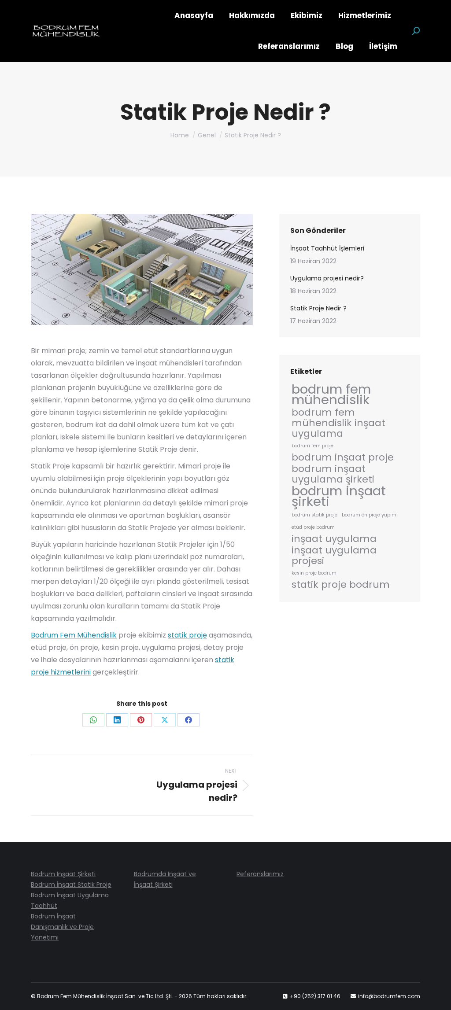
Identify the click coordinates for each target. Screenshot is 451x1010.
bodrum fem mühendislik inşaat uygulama (338, 423)
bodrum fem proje (312, 445)
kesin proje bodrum (314, 573)
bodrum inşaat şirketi (339, 496)
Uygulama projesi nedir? (327, 278)
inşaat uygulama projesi (334, 555)
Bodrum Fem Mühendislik (74, 635)
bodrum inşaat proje (343, 457)
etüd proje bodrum (313, 527)
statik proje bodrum (341, 584)
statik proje (187, 635)
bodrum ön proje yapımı (370, 515)
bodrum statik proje (314, 515)
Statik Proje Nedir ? (318, 308)
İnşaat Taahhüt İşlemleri (327, 248)
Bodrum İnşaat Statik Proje (71, 884)
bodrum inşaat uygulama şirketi (333, 474)
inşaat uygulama (334, 539)
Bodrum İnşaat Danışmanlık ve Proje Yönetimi (62, 927)
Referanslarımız (260, 874)
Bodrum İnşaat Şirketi (63, 874)
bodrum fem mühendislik (331, 394)
